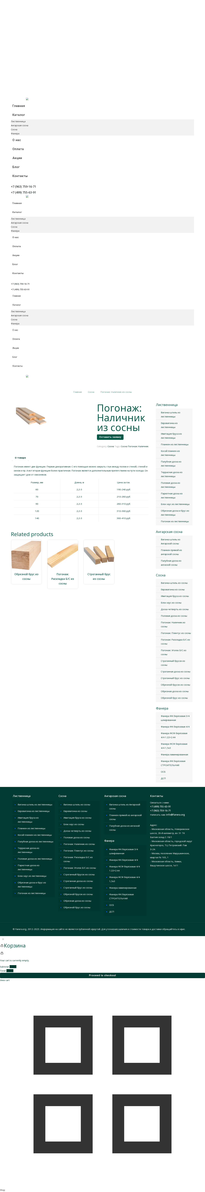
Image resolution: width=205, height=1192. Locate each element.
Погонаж (132, 446)
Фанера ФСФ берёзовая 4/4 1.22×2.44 (174, 735)
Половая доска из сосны (174, 615)
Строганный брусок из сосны (173, 662)
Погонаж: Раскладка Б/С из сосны (62, 578)
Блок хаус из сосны (171, 602)
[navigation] (102, 959)
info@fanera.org (175, 814)
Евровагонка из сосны (173, 589)
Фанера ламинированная (174, 754)
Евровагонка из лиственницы (169, 425)
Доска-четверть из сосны (175, 609)
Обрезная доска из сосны (175, 691)
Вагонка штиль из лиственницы (170, 414)
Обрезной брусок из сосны (175, 684)
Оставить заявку (110, 437)
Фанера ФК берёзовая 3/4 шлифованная (175, 717)
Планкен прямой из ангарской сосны (171, 552)
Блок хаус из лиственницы (175, 504)
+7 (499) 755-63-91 (160, 806)
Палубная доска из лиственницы (171, 463)
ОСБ (163, 771)
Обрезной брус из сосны (174, 697)
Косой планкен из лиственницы (170, 452)
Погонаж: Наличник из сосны (173, 624)
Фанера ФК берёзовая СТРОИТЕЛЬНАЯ (173, 763)
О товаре (20, 457)
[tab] (20, 457)
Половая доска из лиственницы (170, 484)
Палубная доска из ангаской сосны (171, 562)
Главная (77, 391)
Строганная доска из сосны (175, 671)
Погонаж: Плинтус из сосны (176, 632)
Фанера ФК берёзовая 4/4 (175, 726)
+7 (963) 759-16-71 (160, 810)
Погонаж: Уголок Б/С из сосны (173, 652)
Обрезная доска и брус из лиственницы (175, 512)
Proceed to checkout (102, 975)
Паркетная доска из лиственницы (171, 495)
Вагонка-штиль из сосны (174, 582)
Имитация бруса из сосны (175, 596)
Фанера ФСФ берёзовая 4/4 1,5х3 (174, 745)
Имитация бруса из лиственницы (171, 435)
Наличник (143, 446)
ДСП (163, 778)
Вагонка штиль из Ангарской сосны (170, 541)
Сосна (91, 391)
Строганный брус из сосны (175, 678)
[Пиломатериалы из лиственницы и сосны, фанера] (27, 99)
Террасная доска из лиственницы (171, 474)
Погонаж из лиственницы (175, 521)
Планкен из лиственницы (174, 444)
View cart (5, 980)
